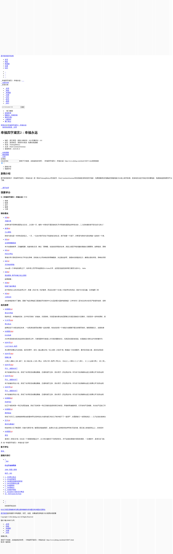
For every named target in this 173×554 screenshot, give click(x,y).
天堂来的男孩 (9, 264)
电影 (6, 62)
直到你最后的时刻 (13, 481)
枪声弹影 (10, 489)
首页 (6, 59)
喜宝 (6, 435)
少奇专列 (8, 297)
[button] (8, 167)
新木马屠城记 (9, 424)
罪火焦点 (8, 324)
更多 (3, 451)
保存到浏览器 (7, 127)
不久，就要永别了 (11, 368)
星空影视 (10, 56)
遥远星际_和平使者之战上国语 (15, 275)
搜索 (22, 107)
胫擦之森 (8, 357)
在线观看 (5, 152)
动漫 (6, 66)
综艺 (6, 68)
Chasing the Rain (13, 494)
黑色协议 (8, 413)
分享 (14, 127)
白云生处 (8, 335)
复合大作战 (9, 313)
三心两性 (8, 232)
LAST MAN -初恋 (11, 346)
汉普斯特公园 (12, 483)
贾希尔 (9, 487)
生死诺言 (10, 479)
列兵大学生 (9, 254)
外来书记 (8, 402)
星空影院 (4, 56)
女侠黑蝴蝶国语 (10, 243)
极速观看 (5, 155)
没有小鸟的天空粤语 (14, 492)
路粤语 (9, 485)
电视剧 (7, 64)
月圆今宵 (8, 221)
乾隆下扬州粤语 (10, 286)
